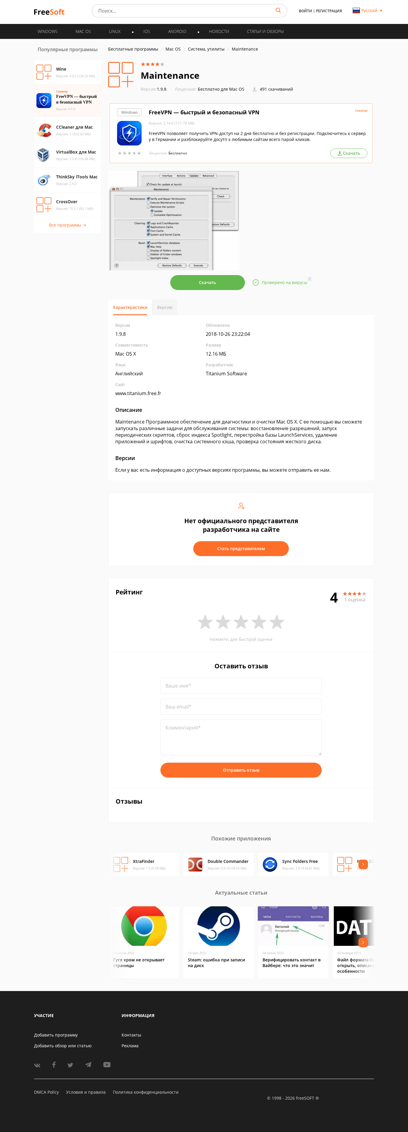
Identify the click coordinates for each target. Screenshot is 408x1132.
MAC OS (83, 31)
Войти (305, 10)
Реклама (130, 1045)
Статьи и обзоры (265, 31)
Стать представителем (241, 548)
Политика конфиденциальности (146, 1092)
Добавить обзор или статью (63, 1045)
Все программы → (67, 225)
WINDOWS (48, 31)
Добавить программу (56, 1035)
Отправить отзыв (241, 770)
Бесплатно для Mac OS (221, 89)
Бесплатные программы (133, 49)
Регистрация (329, 10)
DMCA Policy (46, 1092)
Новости (219, 31)
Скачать (207, 282)
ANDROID (177, 31)
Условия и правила (86, 1092)
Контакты (131, 1035)
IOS (146, 31)
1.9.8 (153, 89)
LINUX (115, 31)
